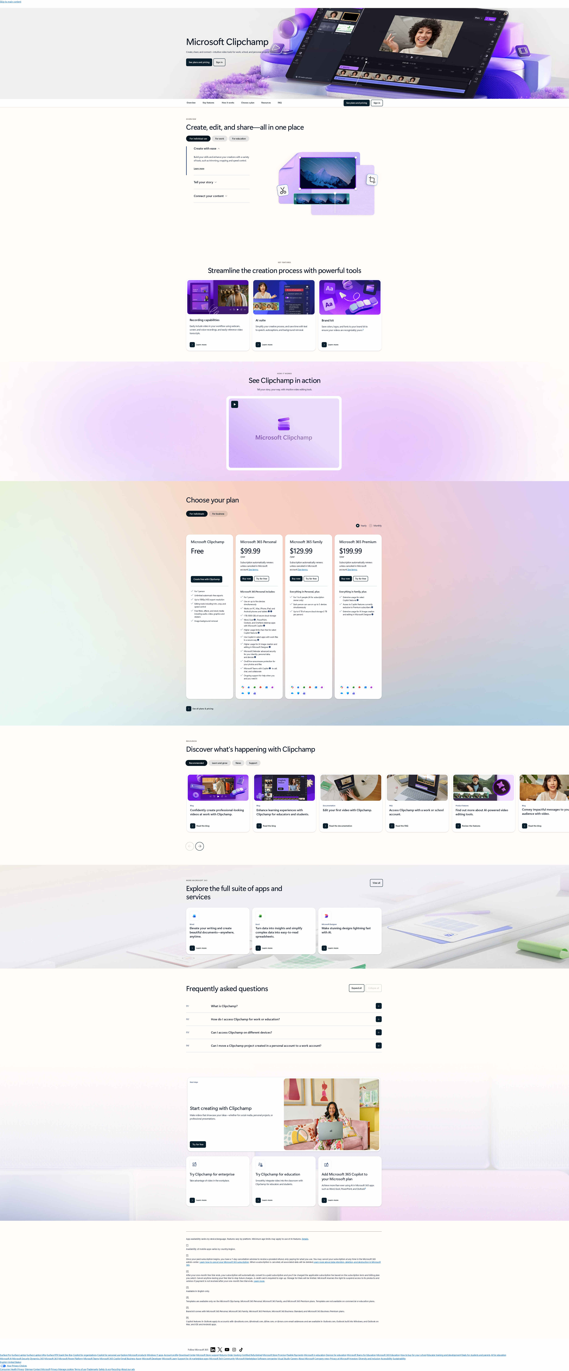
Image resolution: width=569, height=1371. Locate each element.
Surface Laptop (19, 1354)
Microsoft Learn (169, 1358)
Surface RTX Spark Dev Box (59, 1354)
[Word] (248, 687)
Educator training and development (444, 1354)
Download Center (187, 1354)
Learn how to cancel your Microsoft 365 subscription (224, 1262)
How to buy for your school (413, 1354)
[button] (234, 404)
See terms (253, 569)
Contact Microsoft (41, 1369)
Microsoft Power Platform (70, 1358)
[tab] (198, 139)
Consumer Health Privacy (12, 1369)
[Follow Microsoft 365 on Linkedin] (213, 1349)
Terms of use (80, 1369)
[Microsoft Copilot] (242, 687)
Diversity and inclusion (369, 1358)
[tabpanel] (284, 193)
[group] (218, 803)
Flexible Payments (294, 1354)
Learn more (259, 1281)
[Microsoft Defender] (248, 693)
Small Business (128, 1358)
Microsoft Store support (207, 1354)
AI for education (498, 1354)
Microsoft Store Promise (274, 1354)
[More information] (269, 611)
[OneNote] (272, 687)
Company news (321, 1358)
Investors (353, 1358)
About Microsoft (306, 1358)
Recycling (116, 1369)
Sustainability (399, 1358)
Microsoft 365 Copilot (110, 1358)
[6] (187, 1317)
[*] (187, 1245)
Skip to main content (10, 1)
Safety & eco (105, 1369)
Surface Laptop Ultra (36, 1354)
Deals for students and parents (475, 1354)
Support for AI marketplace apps (193, 1358)
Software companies (267, 1358)
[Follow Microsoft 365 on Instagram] (234, 1349)
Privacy (54, 1369)
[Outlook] (266, 687)
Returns (223, 1354)
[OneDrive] (242, 693)
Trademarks (92, 1369)
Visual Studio (284, 1358)
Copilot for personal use (108, 1354)
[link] (191, 104)
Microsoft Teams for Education (361, 1354)
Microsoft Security (20, 1358)
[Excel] (254, 687)
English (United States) (10, 1362)
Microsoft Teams (91, 1358)
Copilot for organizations (85, 1354)
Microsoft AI (6, 1358)
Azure (138, 1358)
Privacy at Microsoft (339, 1358)
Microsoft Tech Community (222, 1358)
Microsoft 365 (51, 1358)
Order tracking (234, 1354)
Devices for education (336, 1354)
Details (305, 1238)
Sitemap (29, 1369)
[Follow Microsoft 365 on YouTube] (227, 1349)
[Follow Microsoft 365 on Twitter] (220, 1349)
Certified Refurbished (252, 1354)
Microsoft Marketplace (246, 1358)
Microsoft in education (314, 1354)
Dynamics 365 (37, 1358)
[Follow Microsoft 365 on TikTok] (241, 1349)
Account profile (171, 1354)
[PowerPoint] (260, 687)
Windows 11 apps (155, 1354)
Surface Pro (5, 1354)
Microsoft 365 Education (388, 1354)
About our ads (128, 1369)
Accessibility (386, 1358)
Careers (294, 1358)
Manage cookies (66, 1369)
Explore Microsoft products (133, 1354)
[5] (187, 1307)
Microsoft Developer (152, 1358)
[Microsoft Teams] (254, 693)
